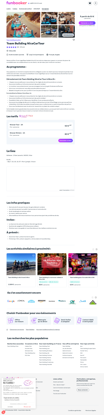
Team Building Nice (30, 353)
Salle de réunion (66, 350)
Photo (82, 362)
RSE (81, 353)
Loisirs (8, 9)
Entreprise (45, 8)
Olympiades (83, 360)
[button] (90, 3)
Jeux (81, 346)
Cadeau (15, 9)
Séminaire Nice (29, 350)
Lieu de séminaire (67, 348)
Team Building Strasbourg (46, 362)
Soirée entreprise (67, 355)
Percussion (83, 357)
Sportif (82, 355)
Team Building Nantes (45, 357)
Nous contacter (83, 390)
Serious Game (84, 366)
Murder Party (84, 350)
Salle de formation (67, 353)
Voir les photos (68, 35)
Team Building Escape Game (88, 348)
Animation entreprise (68, 357)
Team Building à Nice (12, 346)
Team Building (66, 346)
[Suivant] (97, 249)
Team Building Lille (44, 353)
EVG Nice (27, 355)
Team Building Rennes (45, 360)
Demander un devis (66, 140)
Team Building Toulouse (45, 355)
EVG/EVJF (37, 9)
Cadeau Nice (28, 346)
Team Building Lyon (44, 348)
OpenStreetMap (66, 190)
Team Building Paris (44, 346)
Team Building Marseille (45, 364)
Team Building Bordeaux (45, 350)
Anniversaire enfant (25, 9)
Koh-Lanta (83, 364)
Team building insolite (13, 40)
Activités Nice (28, 348)
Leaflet (60, 190)
